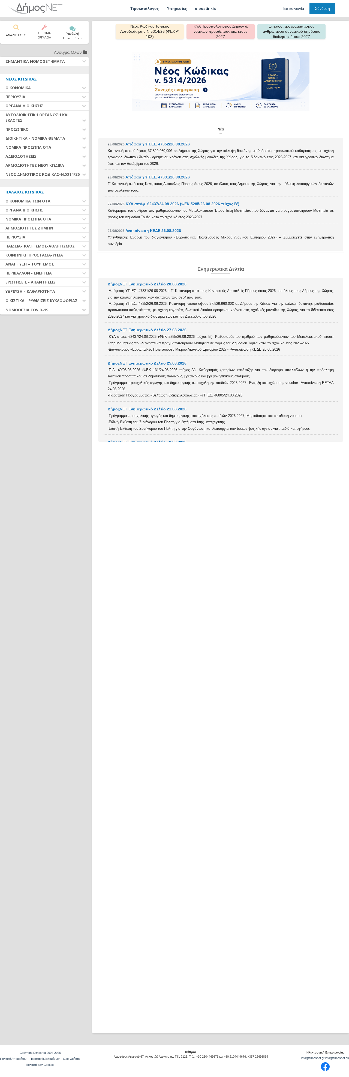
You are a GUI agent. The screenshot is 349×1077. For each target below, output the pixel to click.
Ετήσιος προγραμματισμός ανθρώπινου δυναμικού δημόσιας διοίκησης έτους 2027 (291, 31)
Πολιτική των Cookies (40, 1064)
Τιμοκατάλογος (144, 8)
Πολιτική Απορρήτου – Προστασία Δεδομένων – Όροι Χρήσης (40, 1058)
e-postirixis (205, 8)
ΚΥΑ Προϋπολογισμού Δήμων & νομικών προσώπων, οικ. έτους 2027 (221, 31)
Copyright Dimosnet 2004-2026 (40, 1052)
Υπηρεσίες (177, 8)
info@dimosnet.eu (337, 1058)
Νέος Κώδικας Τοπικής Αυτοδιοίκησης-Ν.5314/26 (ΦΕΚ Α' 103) (149, 31)
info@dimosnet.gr (312, 1058)
